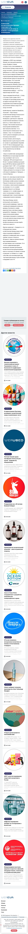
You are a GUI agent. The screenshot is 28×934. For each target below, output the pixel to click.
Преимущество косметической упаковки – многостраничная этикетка (13, 549)
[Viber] (14, 270)
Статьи (3, 907)
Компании (4, 910)
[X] (10, 270)
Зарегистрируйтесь (18, 325)
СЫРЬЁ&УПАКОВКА (15, 268)
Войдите (7, 325)
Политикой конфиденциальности (14, 928)
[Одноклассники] (12, 270)
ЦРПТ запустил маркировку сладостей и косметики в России (13, 778)
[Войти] (22, 2)
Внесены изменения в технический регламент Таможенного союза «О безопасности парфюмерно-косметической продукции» (12, 366)
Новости (3, 905)
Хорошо (14, 930)
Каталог (3, 901)
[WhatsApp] (8, 270)
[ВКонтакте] (4, 270)
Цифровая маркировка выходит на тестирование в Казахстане (12, 823)
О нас (2, 912)
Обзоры (3, 903)
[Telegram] (6, 270)
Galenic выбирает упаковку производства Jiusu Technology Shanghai (13, 689)
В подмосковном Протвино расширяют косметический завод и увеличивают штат (12, 413)
